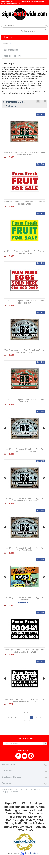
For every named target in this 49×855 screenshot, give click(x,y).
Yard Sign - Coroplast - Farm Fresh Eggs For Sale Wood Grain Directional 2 (24, 450)
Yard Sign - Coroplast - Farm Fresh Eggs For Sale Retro (24, 599)
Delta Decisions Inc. (32, 853)
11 (19, 717)
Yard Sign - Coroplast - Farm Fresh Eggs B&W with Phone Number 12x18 (24, 700)
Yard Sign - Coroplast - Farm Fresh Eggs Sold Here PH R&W (24, 302)
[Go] (45, 743)
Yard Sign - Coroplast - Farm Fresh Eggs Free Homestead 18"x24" (24, 401)
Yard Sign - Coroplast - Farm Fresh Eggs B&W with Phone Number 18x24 (24, 651)
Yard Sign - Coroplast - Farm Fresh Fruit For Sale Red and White (24, 203)
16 (40, 717)
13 (27, 717)
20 (28, 721)
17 (44, 717)
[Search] (46, 25)
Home (5, 44)
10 (15, 717)
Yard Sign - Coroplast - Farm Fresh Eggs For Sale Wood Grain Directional (24, 500)
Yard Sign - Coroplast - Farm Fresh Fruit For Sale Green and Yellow (24, 252)
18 (20, 721)
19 (24, 721)
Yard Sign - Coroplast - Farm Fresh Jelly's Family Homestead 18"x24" (24, 153)
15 (36, 717)
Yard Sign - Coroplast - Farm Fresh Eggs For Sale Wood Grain (24, 549)
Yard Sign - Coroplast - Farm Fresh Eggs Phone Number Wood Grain (24, 351)
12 (23, 717)
